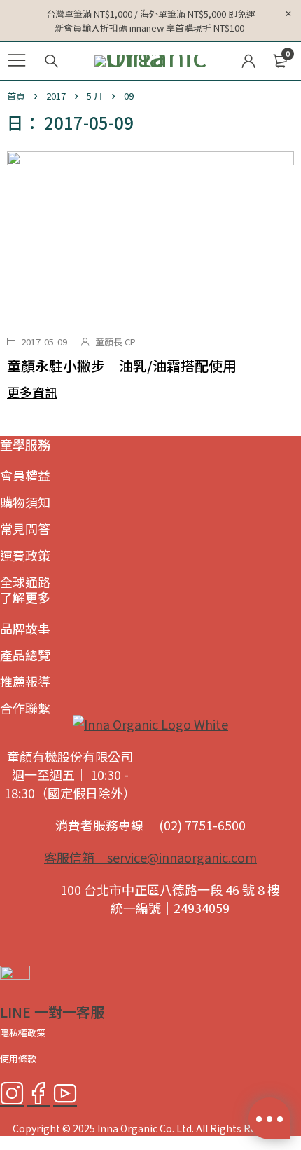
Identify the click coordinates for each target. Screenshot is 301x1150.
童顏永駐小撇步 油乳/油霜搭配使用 (122, 365)
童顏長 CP (115, 341)
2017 (56, 95)
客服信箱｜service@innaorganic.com (150, 857)
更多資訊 (32, 392)
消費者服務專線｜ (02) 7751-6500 (150, 825)
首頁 (16, 95)
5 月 (95, 95)
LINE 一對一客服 (52, 1011)
